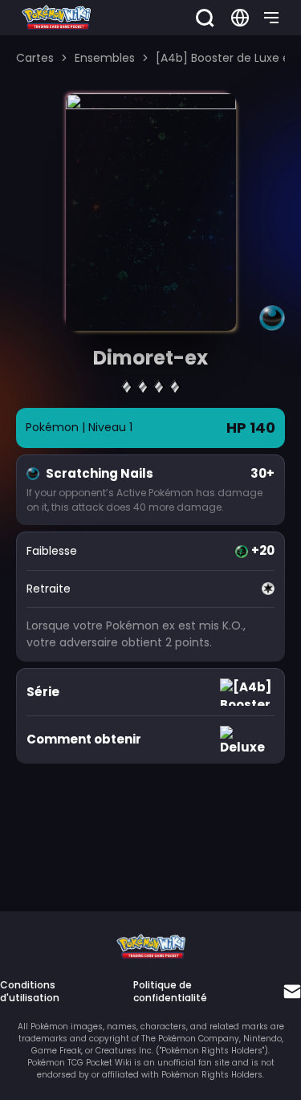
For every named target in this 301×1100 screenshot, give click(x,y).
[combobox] (240, 17)
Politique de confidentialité (170, 991)
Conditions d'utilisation (29, 991)
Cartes (35, 58)
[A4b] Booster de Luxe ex (225, 58)
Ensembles (105, 58)
